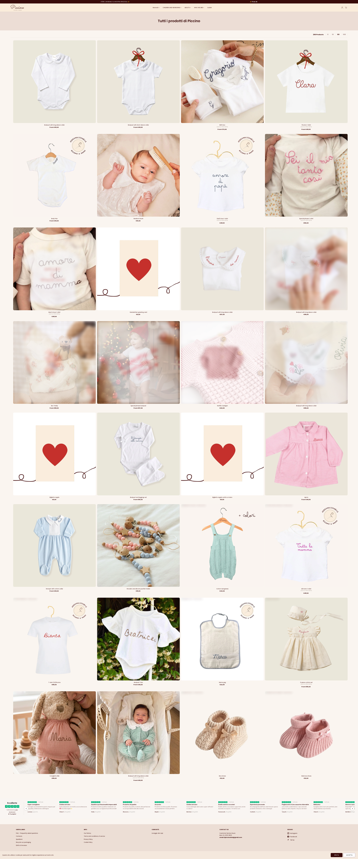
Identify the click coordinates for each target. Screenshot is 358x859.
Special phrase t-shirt (306, 219)
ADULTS (187, 8)
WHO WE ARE (198, 8)
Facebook (293, 837)
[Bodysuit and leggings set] (138, 454)
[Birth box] (222, 81)
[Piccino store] (17, 7)
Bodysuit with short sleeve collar (138, 125)
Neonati (156, 8)
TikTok (292, 840)
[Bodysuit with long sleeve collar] (54, 81)
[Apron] (306, 454)
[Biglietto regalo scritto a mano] (222, 454)
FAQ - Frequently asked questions (27, 833)
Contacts (19, 836)
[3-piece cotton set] (306, 639)
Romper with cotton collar (54, 589)
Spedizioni (19, 839)
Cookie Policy (88, 842)
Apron (306, 497)
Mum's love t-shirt (54, 312)
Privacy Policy (88, 839)
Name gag (222, 682)
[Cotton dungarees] (222, 545)
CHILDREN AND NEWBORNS (171, 8)
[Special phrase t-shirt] (306, 175)
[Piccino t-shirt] (306, 81)
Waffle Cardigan (222, 406)
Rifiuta (336, 855)
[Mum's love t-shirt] (54, 268)
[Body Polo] (54, 175)
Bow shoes (222, 776)
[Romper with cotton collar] (54, 545)
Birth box (222, 125)
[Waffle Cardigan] (222, 362)
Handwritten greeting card (138, 312)
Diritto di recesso (21, 845)
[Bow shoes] (222, 732)
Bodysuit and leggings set (138, 497)
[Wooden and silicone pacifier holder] (138, 545)
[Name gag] (222, 639)
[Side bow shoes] (306, 732)
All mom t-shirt (306, 589)
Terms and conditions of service (94, 836)
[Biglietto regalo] (54, 454)
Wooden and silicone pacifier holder (138, 589)
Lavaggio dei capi (157, 833)
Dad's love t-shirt (222, 219)
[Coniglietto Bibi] (54, 732)
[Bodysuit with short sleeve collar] (138, 81)
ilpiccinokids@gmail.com (233, 837)
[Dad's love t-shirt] (222, 175)
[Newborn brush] (138, 175)
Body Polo (54, 219)
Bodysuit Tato (138, 682)
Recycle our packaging (23, 842)
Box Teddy (54, 406)
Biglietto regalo (54, 497)
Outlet (209, 8)
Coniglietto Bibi (54, 776)
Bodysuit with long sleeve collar (54, 125)
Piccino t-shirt (306, 125)
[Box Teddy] (54, 362)
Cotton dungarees (222, 589)
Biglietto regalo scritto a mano (222, 497)
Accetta (349, 855)
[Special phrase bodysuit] (138, 362)
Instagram (293, 833)
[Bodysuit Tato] (138, 639)
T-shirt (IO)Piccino (54, 682)
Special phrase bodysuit (138, 406)
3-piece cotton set (306, 682)
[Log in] (342, 7)
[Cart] (346, 7)
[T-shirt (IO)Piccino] (54, 639)
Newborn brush (138, 219)
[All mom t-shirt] (306, 545)
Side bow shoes (306, 776)
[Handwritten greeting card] (138, 268)
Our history (87, 833)
